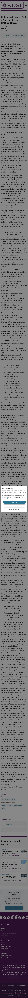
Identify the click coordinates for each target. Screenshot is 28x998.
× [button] (24, 487)
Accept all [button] (14, 502)
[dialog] (14, 499)
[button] (14, 509)
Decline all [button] (14, 506)
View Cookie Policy (6, 499)
